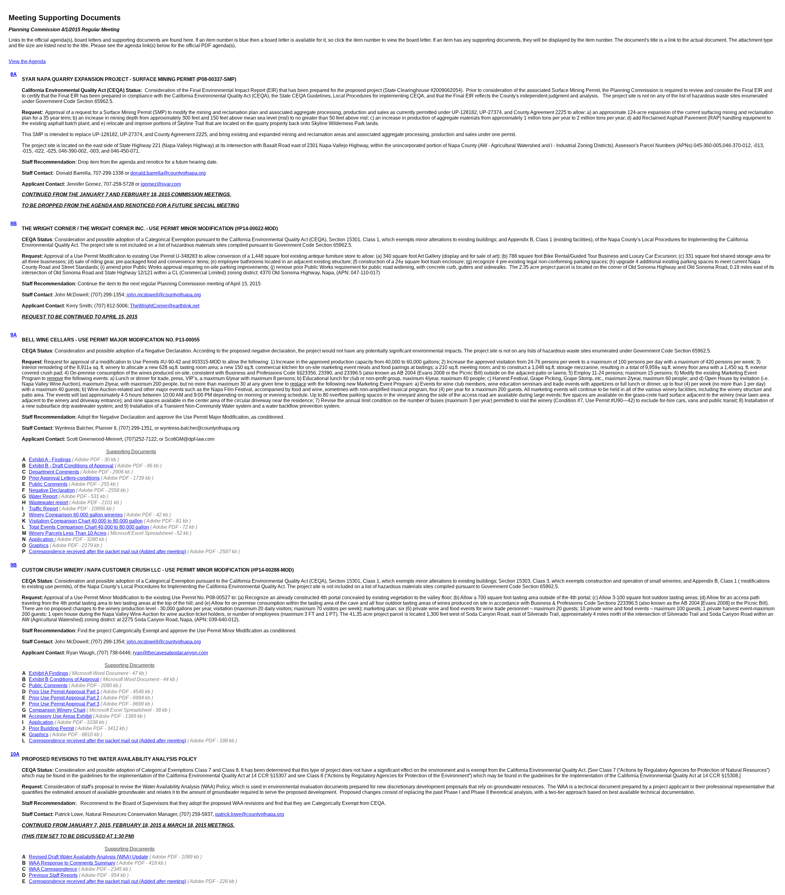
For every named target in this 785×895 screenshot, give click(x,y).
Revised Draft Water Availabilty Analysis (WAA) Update (88, 856)
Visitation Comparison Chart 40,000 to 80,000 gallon (86, 521)
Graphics (38, 545)
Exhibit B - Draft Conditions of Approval (71, 465)
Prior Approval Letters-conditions (64, 478)
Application (42, 539)
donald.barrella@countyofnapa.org (168, 173)
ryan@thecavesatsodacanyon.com (170, 652)
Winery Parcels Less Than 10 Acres (67, 533)
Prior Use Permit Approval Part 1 (64, 691)
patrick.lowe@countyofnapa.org (249, 814)
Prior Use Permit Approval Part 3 (64, 703)
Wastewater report (48, 502)
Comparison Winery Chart (57, 710)
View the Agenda (27, 61)
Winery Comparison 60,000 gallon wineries (76, 514)
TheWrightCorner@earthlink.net (164, 305)
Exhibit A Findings (48, 673)
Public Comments (48, 484)
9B (13, 565)
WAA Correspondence (53, 869)
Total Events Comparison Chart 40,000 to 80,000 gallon (89, 527)
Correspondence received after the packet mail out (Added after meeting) (107, 551)
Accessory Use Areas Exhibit (60, 716)
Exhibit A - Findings (50, 459)
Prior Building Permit (51, 728)
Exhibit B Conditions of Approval (64, 679)
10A (15, 754)
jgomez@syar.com (161, 184)
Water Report (43, 496)
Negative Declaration (52, 490)
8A (13, 74)
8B (13, 223)
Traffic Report (43, 508)
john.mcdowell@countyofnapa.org (164, 294)
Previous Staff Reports (53, 875)
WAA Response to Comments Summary (72, 863)
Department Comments (54, 471)
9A (13, 334)
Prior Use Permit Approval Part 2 (64, 697)
